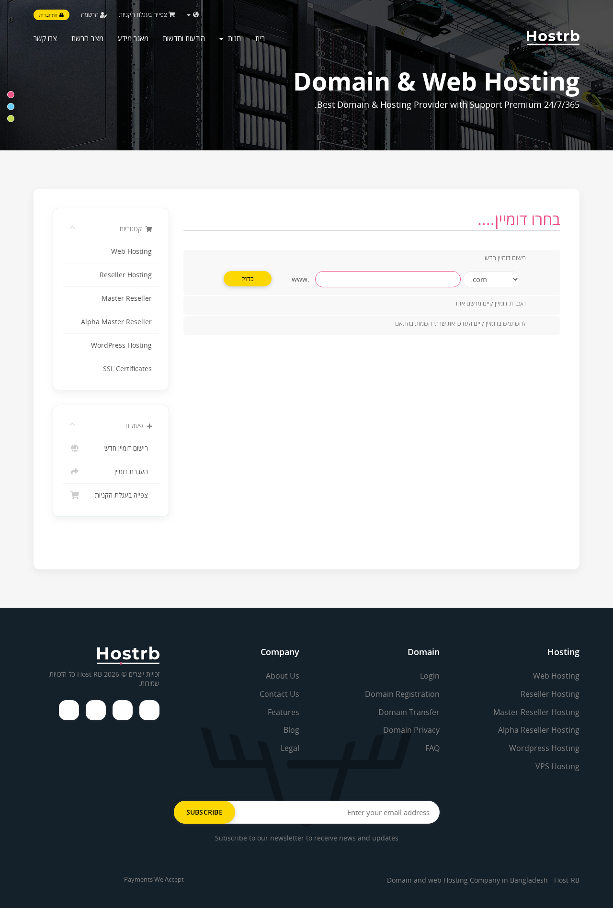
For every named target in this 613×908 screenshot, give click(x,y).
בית (260, 38)
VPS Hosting (557, 766)
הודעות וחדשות (184, 38)
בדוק (247, 278)
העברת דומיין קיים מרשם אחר (490, 303)
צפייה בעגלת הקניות (144, 15)
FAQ (432, 748)
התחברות (49, 14)
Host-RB (566, 880)
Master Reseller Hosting (536, 712)
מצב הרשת (87, 38)
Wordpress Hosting (544, 748)
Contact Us (279, 694)
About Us (282, 675)
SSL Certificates (127, 368)
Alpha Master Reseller (116, 322)
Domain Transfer (409, 712)
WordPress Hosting (121, 345)
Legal (290, 748)
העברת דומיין (133, 471)
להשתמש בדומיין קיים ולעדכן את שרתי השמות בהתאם (460, 323)
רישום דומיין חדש (128, 448)
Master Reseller (127, 298)
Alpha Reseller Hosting (538, 730)
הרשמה (90, 15)
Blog (291, 730)
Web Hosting (131, 251)
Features (283, 712)
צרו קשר (45, 38)
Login (430, 675)
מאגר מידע (133, 38)
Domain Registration (402, 694)
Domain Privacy (411, 730)
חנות (232, 38)
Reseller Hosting (126, 275)
